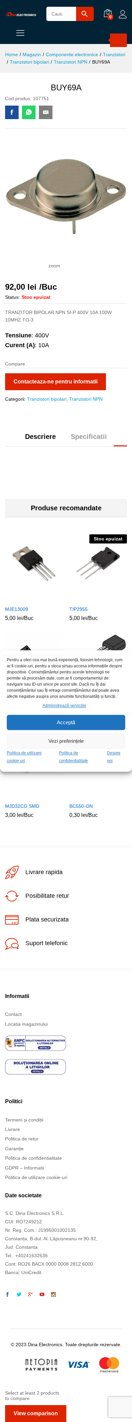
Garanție (14, 1148)
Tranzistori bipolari (46, 399)
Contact (13, 1014)
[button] (25, 598)
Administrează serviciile (64, 705)
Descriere (40, 436)
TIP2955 (78, 609)
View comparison (36, 1413)
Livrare (12, 1129)
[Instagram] (53, 1294)
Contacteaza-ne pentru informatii (55, 381)
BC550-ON (81, 806)
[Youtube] (42, 1294)
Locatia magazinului (26, 1024)
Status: (12, 297)
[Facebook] (7, 1294)
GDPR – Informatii (24, 1168)
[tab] (40, 439)
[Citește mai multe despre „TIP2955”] (89, 598)
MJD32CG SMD (22, 806)
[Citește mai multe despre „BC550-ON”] (89, 795)
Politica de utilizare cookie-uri (36, 1177)
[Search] (118, 40)
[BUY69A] (12, 112)
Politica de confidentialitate (33, 1158)
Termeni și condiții (24, 1120)
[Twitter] (19, 1294)
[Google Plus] (30, 1294)
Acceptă (66, 722)
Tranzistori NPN (86, 399)
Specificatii (89, 436)
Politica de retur (22, 1138)
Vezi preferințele (66, 741)
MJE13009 (16, 609)
